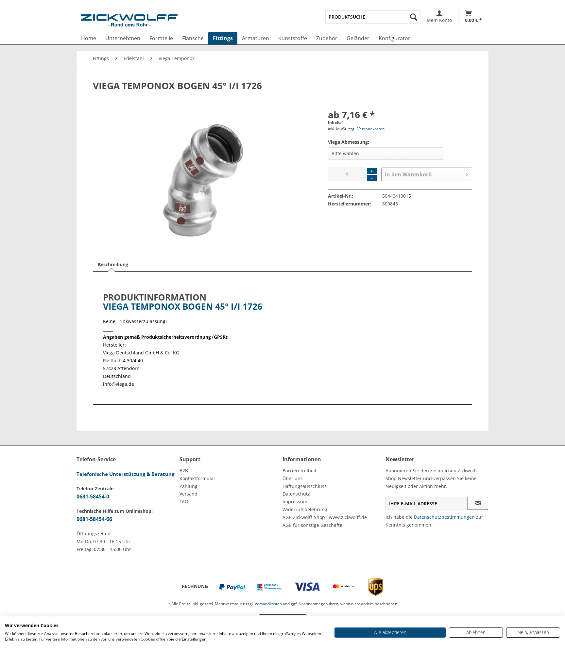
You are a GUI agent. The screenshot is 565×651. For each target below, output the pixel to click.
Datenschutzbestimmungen (444, 517)
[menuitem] (372, 17)
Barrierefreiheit (299, 470)
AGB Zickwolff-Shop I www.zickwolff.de (324, 517)
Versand (188, 494)
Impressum (294, 501)
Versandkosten (268, 604)
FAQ (184, 501)
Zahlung (188, 486)
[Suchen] (413, 17)
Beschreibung (113, 264)
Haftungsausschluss (304, 486)
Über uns (292, 478)
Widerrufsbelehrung (304, 509)
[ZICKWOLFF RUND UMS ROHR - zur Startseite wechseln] (129, 21)
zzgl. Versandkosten (366, 129)
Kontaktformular (197, 478)
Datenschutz (296, 494)
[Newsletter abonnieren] (478, 503)
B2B (184, 470)
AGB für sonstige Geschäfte (312, 525)
